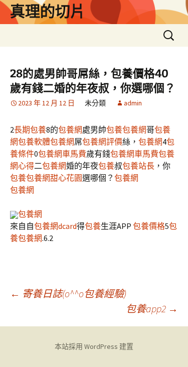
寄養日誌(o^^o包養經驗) (68, 293)
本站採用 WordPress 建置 (94, 346)
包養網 (70, 130)
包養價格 (149, 226)
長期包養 (30, 130)
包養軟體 (34, 142)
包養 (114, 130)
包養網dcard (55, 226)
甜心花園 (66, 178)
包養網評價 (102, 142)
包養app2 (152, 308)
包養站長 (138, 166)
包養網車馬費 (62, 154)
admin (133, 102)
